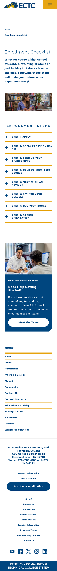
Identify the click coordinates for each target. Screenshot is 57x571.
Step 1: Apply (21, 136)
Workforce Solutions (17, 429)
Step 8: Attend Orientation (23, 216)
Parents (9, 423)
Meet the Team (28, 322)
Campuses (28, 504)
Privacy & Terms (28, 530)
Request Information (28, 473)
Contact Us (11, 393)
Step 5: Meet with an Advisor (27, 183)
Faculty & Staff (14, 411)
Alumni (9, 381)
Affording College (15, 374)
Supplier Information (28, 525)
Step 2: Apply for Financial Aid (32, 147)
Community (11, 387)
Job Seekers (28, 509)
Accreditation (28, 520)
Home (8, 29)
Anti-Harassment (28, 514)
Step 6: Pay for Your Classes (27, 195)
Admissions (11, 368)
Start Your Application (28, 486)
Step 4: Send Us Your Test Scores (31, 171)
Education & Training (17, 405)
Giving (28, 499)
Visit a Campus (28, 478)
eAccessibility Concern (28, 535)
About (8, 362)
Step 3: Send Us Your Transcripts (27, 159)
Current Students (15, 399)
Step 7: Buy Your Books (29, 205)
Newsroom (11, 417)
